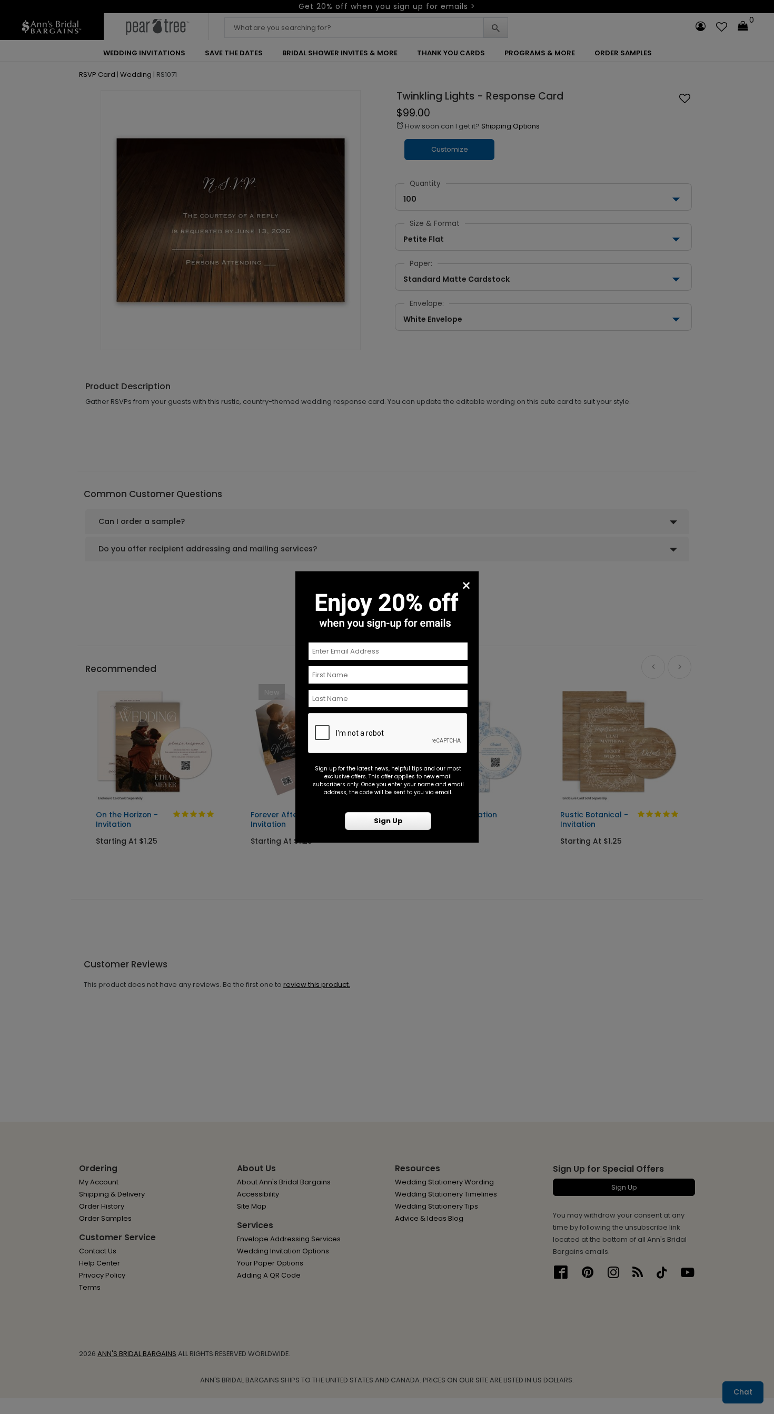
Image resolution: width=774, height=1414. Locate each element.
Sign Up (388, 821)
